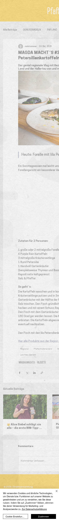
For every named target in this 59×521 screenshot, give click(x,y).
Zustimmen (43, 516)
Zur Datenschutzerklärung (34, 509)
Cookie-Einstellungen (16, 516)
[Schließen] (54, 492)
